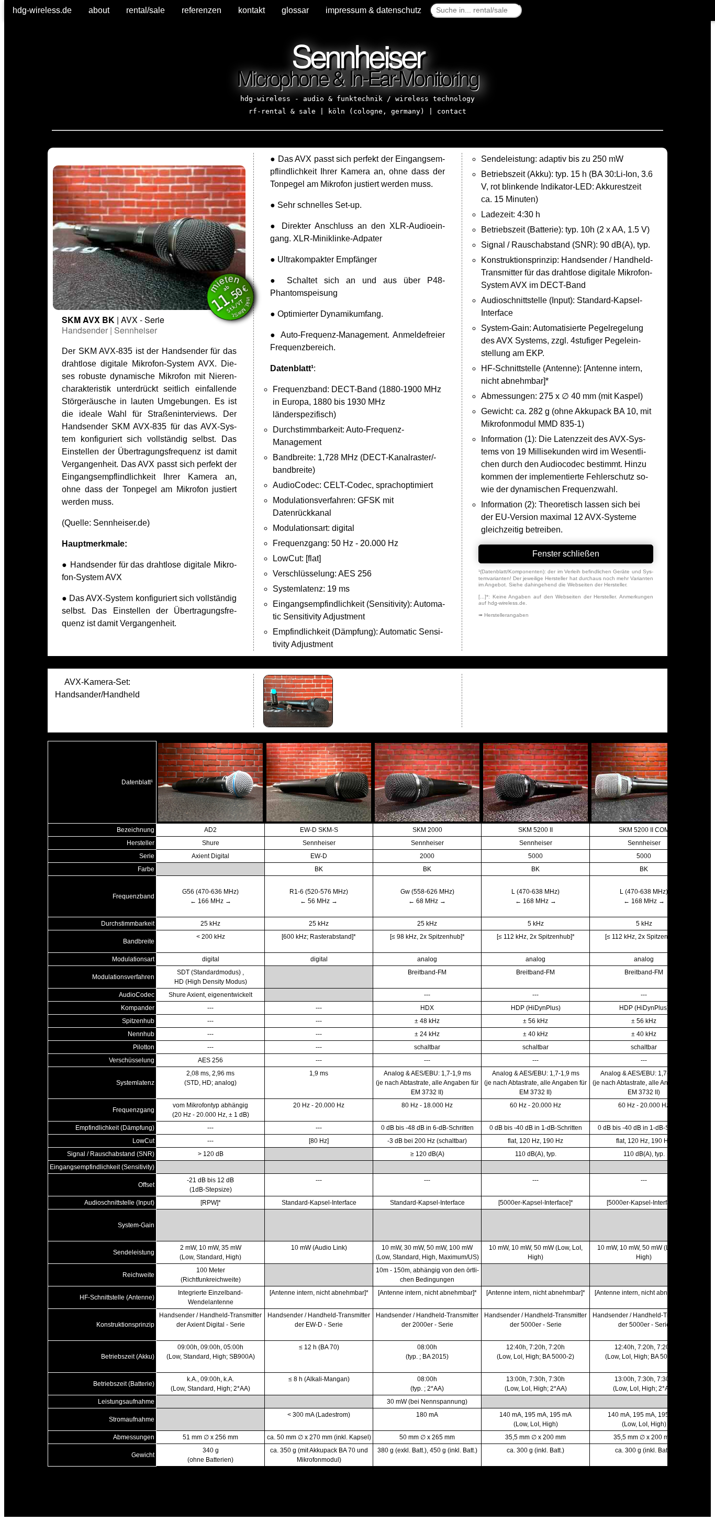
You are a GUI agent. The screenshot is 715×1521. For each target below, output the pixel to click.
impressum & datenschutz (373, 10)
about (98, 10)
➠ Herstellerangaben (503, 615)
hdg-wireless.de (42, 10)
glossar (295, 10)
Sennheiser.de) (121, 522)
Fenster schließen (565, 553)
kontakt (251, 10)
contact (451, 111)
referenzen (201, 10)
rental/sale (145, 10)
